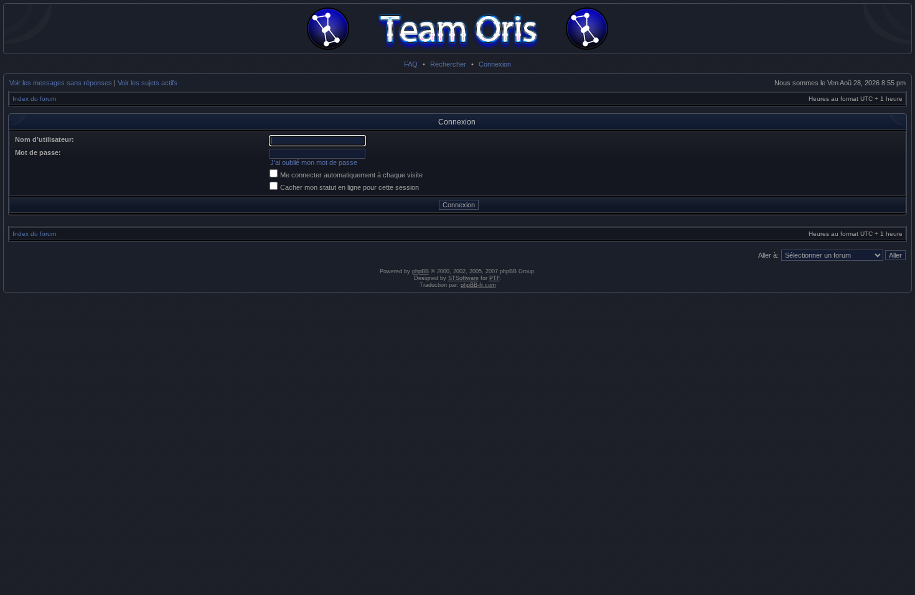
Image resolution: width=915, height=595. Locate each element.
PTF (494, 278)
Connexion (495, 64)
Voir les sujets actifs (147, 83)
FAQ (411, 64)
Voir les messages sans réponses (60, 83)
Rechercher (448, 64)
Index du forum (34, 98)
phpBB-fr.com (478, 285)
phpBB (420, 271)
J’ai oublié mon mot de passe (313, 162)
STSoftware (463, 278)
